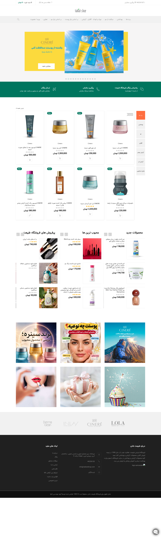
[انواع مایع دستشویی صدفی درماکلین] (48, 297)
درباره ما (55, 453)
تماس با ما (54, 465)
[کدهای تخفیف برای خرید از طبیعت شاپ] (80, 387)
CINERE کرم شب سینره (120, 148)
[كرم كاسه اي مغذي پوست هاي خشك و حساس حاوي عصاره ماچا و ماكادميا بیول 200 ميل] (136, 273)
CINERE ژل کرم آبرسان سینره (90, 203)
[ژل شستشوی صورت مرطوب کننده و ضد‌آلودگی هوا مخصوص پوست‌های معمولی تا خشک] (92, 297)
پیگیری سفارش (129, 2)
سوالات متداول (53, 461)
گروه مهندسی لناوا (56, 494)
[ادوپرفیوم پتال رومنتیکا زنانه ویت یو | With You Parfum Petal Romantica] (136, 297)
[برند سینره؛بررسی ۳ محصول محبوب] (36, 342)
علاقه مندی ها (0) (45, 2)
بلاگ (56, 457)
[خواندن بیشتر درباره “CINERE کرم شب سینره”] (120, 158)
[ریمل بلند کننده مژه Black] (92, 248)
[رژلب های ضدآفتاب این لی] (36, 387)
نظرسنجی (55, 469)
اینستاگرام (91, 472)
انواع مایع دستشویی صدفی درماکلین (28, 289)
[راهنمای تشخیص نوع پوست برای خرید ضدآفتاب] (80, 342)
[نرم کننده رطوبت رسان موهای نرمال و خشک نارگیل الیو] (136, 248)
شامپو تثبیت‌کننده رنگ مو (73, 264)
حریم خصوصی (53, 480)
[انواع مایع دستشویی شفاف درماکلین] (48, 273)
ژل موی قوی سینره (90, 148)
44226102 (140, 2)
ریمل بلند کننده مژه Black (72, 239)
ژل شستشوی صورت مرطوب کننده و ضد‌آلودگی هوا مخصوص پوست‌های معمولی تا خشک (70, 290)
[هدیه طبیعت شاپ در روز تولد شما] (125, 387)
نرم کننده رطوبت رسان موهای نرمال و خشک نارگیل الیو (115, 240)
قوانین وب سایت (52, 476)
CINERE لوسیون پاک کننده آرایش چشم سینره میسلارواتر (29, 204)
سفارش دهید (49, 66)
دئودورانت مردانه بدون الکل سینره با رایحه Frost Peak (120, 204)
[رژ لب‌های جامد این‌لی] (48, 248)
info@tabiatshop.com (87, 467)
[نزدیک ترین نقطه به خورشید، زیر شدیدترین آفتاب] (125, 342)
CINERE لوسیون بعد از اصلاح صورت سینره (29, 148)
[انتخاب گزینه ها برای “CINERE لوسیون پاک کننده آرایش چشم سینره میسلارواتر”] (30, 215)
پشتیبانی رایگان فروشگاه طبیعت (126, 87)
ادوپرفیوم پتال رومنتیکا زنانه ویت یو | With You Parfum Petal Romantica (114, 290)
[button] (90, 158)
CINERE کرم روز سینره (60, 148)
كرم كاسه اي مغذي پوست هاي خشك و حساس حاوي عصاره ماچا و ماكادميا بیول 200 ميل (114, 266)
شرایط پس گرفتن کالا (51, 472)
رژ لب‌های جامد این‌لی (30, 239)
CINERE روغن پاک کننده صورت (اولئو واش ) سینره (60, 204)
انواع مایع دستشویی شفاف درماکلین (28, 265)
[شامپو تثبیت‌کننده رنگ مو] (92, 273)
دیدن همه (20, 108)
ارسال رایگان (45, 87)
